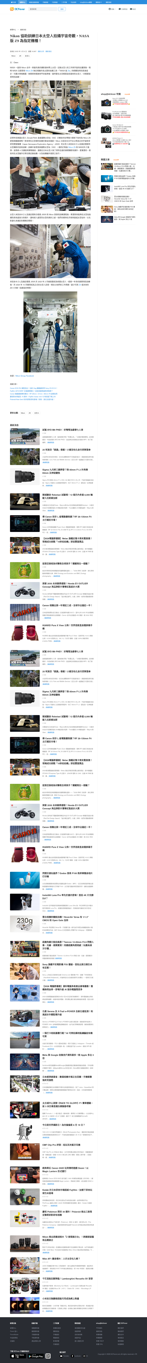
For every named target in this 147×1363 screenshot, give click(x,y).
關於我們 (121, 1328)
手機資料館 (35, 1334)
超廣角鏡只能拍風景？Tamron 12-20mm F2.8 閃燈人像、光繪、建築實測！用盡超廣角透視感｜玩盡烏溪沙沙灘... (68, 945)
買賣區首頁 (57, 1328)
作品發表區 (14, 1338)
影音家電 (56, 1341)
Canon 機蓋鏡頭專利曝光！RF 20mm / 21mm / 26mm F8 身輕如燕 (33, 394)
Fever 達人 (14, 1331)
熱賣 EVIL (99, 1344)
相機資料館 (35, 1328)
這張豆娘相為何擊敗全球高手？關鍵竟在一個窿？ (66, 563)
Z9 (20, 56)
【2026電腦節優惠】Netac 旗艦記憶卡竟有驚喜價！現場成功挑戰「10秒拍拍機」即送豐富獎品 (67, 540)
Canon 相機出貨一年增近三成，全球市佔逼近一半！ (67, 605)
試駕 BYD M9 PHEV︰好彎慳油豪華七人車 (62, 429)
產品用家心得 (36, 1341)
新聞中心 (13, 29)
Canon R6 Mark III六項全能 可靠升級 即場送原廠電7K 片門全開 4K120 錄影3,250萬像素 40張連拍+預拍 (121, 128)
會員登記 (121, 1338)
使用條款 (121, 1341)
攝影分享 (41, 51)
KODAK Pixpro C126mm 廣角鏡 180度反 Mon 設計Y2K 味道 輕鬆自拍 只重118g (121, 141)
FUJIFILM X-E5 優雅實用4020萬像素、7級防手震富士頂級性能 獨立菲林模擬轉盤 (121, 114)
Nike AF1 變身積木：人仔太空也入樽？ (61, 1258)
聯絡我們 (121, 1331)
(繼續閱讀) (50, 442)
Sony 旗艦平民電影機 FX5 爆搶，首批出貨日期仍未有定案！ (124, 209)
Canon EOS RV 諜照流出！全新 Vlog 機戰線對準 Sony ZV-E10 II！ (34, 388)
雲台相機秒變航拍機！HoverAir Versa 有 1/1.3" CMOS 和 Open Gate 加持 (65, 918)
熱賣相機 (99, 1334)
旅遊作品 (78, 1338)
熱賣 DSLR (100, 1341)
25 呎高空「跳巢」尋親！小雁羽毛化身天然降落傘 (66, 449)
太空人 (27, 56)
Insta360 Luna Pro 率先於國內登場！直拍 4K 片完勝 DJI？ (124, 187)
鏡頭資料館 (35, 1331)
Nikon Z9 (29, 70)
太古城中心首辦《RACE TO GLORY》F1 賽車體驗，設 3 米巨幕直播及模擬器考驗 (67, 1104)
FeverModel (14, 1334)
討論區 (12, 1341)
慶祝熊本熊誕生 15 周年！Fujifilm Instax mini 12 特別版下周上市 (33, 396)
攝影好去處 (80, 1328)
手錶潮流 (56, 1344)
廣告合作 (121, 1334)
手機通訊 (56, 1334)
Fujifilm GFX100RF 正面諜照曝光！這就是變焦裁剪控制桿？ (31, 391)
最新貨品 (99, 1331)
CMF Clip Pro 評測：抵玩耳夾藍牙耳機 (61, 1144)
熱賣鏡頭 (99, 1338)
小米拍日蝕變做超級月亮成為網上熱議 (60, 1298)
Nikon (13, 56)
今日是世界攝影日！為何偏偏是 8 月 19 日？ (63, 1124)
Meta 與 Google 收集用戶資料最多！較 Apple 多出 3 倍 (124, 218)
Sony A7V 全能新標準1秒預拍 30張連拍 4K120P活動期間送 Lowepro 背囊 (121, 101)
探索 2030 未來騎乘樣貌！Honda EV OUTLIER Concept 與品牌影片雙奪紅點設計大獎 (65, 585)
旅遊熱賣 (78, 1331)
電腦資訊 (56, 1338)
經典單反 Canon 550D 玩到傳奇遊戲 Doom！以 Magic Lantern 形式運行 (65, 1169)
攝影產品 (56, 1331)
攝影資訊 (49, 51)
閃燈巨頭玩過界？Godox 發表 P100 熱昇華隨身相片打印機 (124, 177)
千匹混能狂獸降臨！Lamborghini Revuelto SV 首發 (67, 1278)
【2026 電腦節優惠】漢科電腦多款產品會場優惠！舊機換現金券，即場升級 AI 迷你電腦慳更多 (67, 988)
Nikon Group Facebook (24, 375)
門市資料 (99, 1328)
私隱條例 (121, 1344)
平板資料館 (35, 1338)
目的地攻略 (78, 1334)
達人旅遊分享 (79, 1341)
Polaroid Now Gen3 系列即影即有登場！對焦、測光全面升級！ (32, 399)
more (126, 94)
